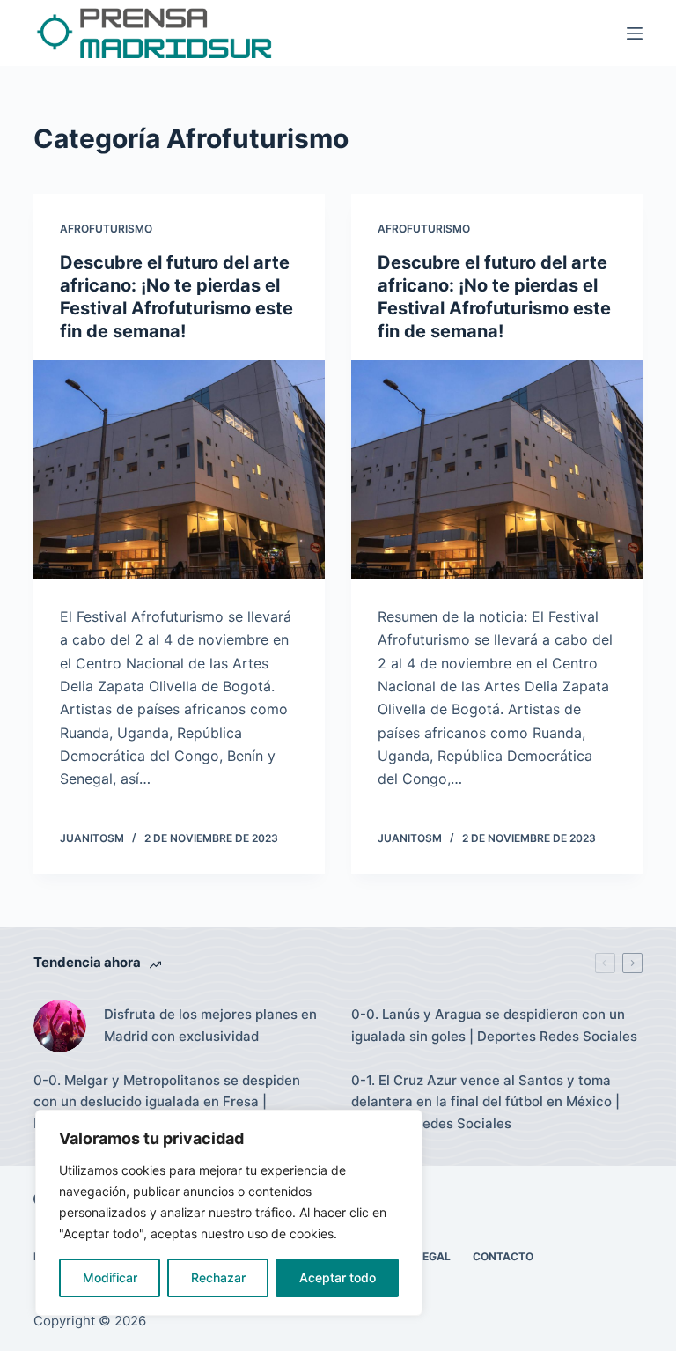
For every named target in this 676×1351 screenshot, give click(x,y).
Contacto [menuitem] (503, 1256)
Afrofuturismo (106, 228)
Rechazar (218, 1277)
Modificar (110, 1277)
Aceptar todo (337, 1277)
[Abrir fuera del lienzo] (635, 33)
